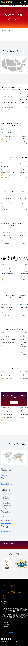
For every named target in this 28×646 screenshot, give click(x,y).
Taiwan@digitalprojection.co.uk (6, 516)
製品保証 (13, 586)
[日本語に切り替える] (17, 6)
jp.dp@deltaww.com (5, 602)
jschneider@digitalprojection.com (9, 107)
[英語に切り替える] (10, 6)
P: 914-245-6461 (6, 109)
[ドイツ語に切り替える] (12, 6)
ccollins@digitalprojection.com (8, 139)
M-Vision (3, 585)
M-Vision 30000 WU (5, 592)
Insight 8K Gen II (5, 595)
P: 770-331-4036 (6, 141)
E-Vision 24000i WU (5, 591)
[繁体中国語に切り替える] (22, 6)
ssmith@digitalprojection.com (8, 175)
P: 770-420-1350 (24, 107)
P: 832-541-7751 (6, 209)
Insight (3, 587)
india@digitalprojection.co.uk (6, 531)
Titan (3, 586)
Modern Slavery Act (7, 630)
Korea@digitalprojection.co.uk (6, 523)
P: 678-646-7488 (6, 177)
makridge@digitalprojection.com (8, 417)
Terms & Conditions (7, 628)
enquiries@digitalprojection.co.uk (6, 484)
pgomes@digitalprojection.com (8, 312)
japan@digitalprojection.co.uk (6, 508)
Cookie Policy (6, 626)
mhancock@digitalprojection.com (8, 240)
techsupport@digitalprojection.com (9, 378)
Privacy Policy (6, 624)
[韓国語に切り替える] (20, 6)
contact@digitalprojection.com (6, 475)
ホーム (12, 584)
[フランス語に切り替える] (15, 6)
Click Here (14, 402)
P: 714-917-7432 (6, 315)
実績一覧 (13, 585)
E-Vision (3, 584)
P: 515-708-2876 (6, 243)
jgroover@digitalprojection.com (8, 206)
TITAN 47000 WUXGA (6, 593)
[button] (11, 429)
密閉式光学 (14, 591)
